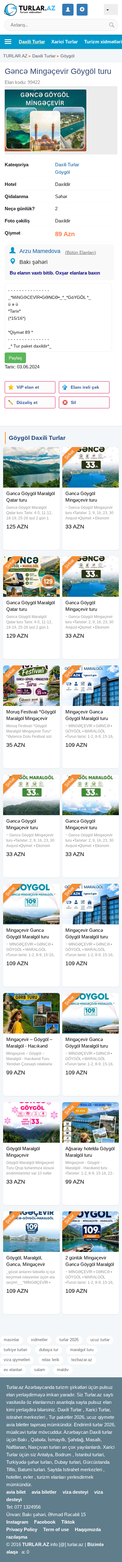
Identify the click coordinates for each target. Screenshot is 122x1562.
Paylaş (15, 357)
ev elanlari (13, 1369)
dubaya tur (48, 1349)
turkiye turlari (15, 1349)
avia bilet (16, 1492)
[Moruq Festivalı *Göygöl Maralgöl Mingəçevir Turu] (31, 673)
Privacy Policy (21, 1529)
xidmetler (39, 1339)
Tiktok (68, 1522)
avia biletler (44, 1492)
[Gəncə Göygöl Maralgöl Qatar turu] (31, 455)
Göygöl (67, 55)
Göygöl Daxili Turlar (37, 438)
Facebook (44, 1522)
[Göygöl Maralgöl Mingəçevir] (31, 1110)
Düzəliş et (27, 402)
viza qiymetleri (17, 1359)
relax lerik (50, 1359)
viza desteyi (75, 1492)
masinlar (11, 1339)
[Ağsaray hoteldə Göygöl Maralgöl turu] (90, 1110)
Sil (73, 402)
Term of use (56, 1529)
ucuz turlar (99, 1339)
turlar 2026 (69, 1339)
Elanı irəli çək (85, 387)
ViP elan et (28, 387)
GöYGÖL (77, 297)
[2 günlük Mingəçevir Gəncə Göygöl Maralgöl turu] (90, 1219)
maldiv (63, 1369)
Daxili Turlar (44, 55)
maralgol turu (82, 1349)
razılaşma (16, 1537)
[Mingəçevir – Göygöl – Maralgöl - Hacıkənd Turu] (31, 1001)
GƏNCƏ (50, 297)
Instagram (17, 1522)
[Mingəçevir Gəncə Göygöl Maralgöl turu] (90, 673)
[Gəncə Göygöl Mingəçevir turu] (90, 455)
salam (39, 1369)
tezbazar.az (81, 1359)
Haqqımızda (88, 1529)
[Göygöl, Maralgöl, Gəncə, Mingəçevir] (31, 1219)
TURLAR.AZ (15, 55)
